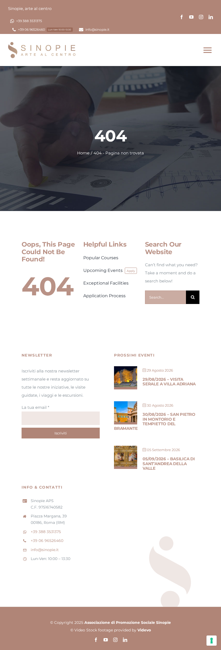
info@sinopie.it (45, 549)
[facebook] (181, 17)
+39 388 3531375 (46, 531)
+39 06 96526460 (47, 540)
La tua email (35, 407)
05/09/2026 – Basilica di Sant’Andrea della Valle (169, 463)
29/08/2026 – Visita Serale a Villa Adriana (169, 381)
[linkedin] (211, 17)
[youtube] (191, 17)
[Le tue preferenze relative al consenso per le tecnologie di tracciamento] (211, 640)
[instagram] (201, 17)
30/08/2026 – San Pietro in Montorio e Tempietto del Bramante (154, 421)
